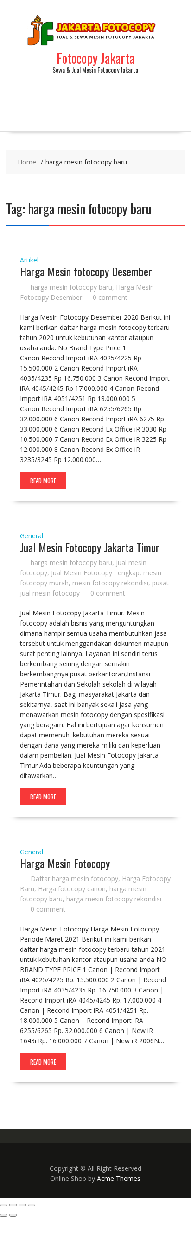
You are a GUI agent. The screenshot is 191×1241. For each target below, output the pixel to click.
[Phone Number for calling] (16, 1229)
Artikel (29, 260)
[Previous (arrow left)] (3, 1215)
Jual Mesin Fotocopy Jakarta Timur (89, 547)
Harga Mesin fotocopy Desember (86, 271)
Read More (43, 480)
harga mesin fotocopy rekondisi (113, 898)
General (31, 535)
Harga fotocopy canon (72, 888)
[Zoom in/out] (3, 1205)
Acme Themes (118, 1178)
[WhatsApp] (80, 1229)
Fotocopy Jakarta (95, 58)
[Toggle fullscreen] (13, 1205)
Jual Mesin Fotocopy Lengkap (95, 572)
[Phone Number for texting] (48, 1229)
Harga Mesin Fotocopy (65, 863)
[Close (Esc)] (31, 1205)
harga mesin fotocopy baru (71, 287)
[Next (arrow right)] (13, 1215)
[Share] (22, 1205)
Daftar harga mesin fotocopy (74, 878)
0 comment (110, 297)
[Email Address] (111, 1229)
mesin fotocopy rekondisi (110, 582)
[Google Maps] (143, 1229)
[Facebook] (175, 1229)
